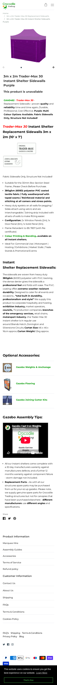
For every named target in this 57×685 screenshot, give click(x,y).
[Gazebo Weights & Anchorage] (7, 371)
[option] (28, 46)
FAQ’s (6, 633)
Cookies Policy (11, 619)
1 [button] (21, 67)
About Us (8, 590)
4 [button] (30, 67)
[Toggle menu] (52, 5)
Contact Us (9, 583)
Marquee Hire (10, 543)
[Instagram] (11, 644)
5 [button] (32, 67)
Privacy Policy (10, 636)
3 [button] (27, 67)
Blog (21, 636)
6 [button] (35, 67)
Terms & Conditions (13, 612)
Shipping (8, 597)
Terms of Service (12, 562)
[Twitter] (3, 644)
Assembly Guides (12, 549)
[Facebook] (7, 644)
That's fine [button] (28, 680)
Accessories (9, 556)
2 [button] (24, 67)
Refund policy (10, 569)
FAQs (6, 604)
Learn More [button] (41, 673)
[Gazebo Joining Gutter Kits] (7, 401)
